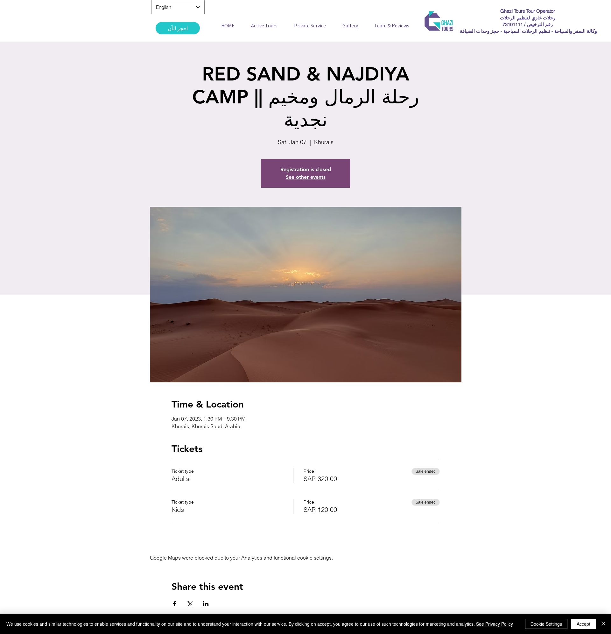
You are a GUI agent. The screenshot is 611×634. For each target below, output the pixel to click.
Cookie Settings (546, 624)
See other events (306, 177)
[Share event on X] (190, 603)
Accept (583, 624)
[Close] (603, 624)
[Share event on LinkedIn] (206, 603)
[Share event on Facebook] (175, 603)
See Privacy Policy (494, 624)
